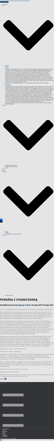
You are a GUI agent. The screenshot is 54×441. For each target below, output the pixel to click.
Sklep (4, 170)
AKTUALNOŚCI (5, 4)
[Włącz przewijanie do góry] (1, 440)
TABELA (6, 166)
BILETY (4, 169)
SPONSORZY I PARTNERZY (10, 82)
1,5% (6, 86)
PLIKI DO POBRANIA (9, 102)
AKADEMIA (5, 435)
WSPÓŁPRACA (7, 84)
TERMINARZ (7, 165)
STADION (7, 67)
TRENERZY (7, 232)
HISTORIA (7, 65)
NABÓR (6, 231)
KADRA (6, 167)
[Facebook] (1, 220)
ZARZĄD (6, 66)
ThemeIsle (13, 438)
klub (5, 378)
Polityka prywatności (9, 295)
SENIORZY (5, 431)
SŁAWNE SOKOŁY (8, 69)
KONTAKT (5, 436)
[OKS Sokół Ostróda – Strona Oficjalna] (15, 0)
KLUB (4, 430)
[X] (1, 222)
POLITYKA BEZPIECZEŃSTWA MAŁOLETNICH (13, 234)
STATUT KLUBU (8, 85)
